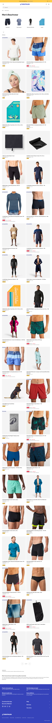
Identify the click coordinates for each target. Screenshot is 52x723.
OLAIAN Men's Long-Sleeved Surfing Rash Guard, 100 (13, 216)
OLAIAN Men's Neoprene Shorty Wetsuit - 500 (36, 248)
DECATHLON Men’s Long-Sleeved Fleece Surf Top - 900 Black (38, 309)
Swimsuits (8, 27)
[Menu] (3, 4)
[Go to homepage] (25, 4)
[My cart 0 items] (49, 4)
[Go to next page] (29, 664)
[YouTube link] (5, 706)
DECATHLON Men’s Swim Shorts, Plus (10, 530)
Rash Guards (19, 27)
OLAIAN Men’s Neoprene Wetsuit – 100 (10, 279)
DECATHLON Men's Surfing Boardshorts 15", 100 (36, 62)
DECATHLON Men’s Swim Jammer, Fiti (34, 561)
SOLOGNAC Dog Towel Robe (8, 403)
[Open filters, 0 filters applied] (3, 32)
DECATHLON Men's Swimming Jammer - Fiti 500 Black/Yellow (36, 531)
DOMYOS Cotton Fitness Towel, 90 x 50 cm (35, 155)
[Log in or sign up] (46, 4)
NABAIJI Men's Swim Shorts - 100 (33, 467)
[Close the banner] (49, 1)
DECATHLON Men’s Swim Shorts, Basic (10, 499)
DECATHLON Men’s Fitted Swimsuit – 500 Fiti (11, 592)
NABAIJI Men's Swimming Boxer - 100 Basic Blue (12, 467)
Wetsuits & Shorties (30, 27)
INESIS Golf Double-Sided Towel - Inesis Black (36, 624)
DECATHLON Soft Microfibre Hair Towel (10, 94)
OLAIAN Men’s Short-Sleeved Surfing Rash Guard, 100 (13, 561)
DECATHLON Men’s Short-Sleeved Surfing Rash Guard (13, 62)
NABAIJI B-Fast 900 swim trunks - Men (34, 592)
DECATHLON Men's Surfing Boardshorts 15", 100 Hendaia (36, 125)
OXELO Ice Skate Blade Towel (8, 155)
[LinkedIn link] (9, 706)
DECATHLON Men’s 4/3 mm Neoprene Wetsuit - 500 (12, 656)
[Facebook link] (3, 706)
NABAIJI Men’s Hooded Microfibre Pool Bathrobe (36, 499)
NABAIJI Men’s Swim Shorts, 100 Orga (34, 339)
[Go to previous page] (22, 664)
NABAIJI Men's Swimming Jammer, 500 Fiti (11, 185)
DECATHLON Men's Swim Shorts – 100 (34, 403)
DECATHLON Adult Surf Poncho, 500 (9, 248)
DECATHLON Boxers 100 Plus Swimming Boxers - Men (37, 216)
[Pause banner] (47, 1)
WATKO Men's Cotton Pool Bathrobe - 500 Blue (36, 279)
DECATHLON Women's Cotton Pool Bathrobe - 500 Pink (13, 339)
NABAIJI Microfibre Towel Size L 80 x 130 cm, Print (12, 124)
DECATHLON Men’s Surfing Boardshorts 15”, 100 (12, 371)
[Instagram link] (7, 706)
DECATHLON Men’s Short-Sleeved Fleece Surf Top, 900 (38, 656)
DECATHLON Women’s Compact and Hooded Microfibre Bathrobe (38, 372)
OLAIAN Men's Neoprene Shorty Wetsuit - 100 (36, 185)
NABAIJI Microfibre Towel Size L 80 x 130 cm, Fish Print (38, 94)
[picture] (14, 49)
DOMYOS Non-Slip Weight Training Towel (10, 435)
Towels (42, 27)
